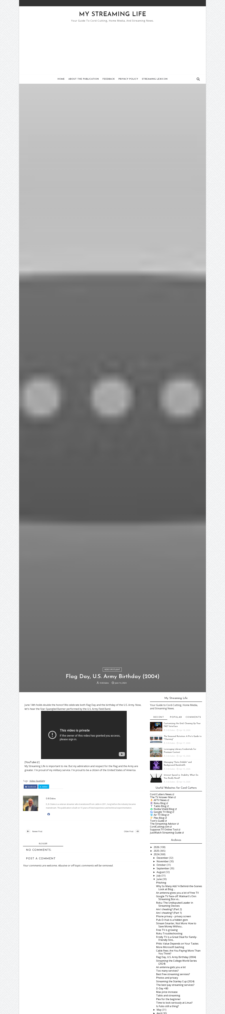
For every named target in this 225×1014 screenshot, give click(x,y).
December (163, 858)
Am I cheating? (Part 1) (169, 912)
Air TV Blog (160, 814)
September (163, 868)
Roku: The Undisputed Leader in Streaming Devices (174, 904)
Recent (158, 717)
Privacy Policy (128, 79)
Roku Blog (160, 803)
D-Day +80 (162, 988)
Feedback (109, 79)
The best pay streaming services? (175, 985)
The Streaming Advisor (163, 823)
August (161, 872)
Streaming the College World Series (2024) (176, 962)
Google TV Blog (163, 812)
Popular (176, 717)
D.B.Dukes (104, 683)
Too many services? (167, 970)
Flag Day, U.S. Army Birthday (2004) (176, 957)
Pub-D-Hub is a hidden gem (172, 920)
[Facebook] (196, 3)
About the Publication (83, 79)
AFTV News (160, 800)
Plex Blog (159, 818)
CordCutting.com (159, 826)
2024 (157, 854)
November (163, 861)
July (159, 875)
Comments (193, 717)
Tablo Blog (160, 806)
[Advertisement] (112, 46)
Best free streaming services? (173, 974)
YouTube (30, 762)
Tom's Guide (157, 820)
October (162, 865)
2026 (157, 847)
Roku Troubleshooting (169, 933)
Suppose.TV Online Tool (164, 829)
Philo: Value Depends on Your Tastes (177, 943)
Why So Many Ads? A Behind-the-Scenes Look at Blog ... (179, 887)
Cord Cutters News (161, 794)
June (159, 879)
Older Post (128, 831)
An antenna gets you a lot (171, 967)
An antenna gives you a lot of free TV (177, 892)
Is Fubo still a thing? (167, 1006)
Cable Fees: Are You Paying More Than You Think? (178, 952)
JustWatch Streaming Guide (165, 832)
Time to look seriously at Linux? (174, 1002)
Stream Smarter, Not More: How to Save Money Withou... (176, 925)
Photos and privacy (167, 977)
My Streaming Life (112, 14)
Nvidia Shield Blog (164, 809)
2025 (157, 850)
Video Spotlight (112, 669)
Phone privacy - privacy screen (173, 916)
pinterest (57, 787)
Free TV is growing (167, 930)
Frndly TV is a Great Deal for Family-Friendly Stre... (176, 938)
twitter (45, 787)
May (159, 1009)
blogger (43, 843)
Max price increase (167, 992)
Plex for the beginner (168, 999)
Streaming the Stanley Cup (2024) (175, 981)
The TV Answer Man (161, 797)
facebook (31, 787)
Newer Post (37, 831)
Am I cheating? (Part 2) (169, 909)
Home (61, 79)
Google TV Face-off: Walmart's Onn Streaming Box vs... (176, 898)
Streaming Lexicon (155, 79)
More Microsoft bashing (170, 947)
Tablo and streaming (168, 995)
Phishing (161, 882)
